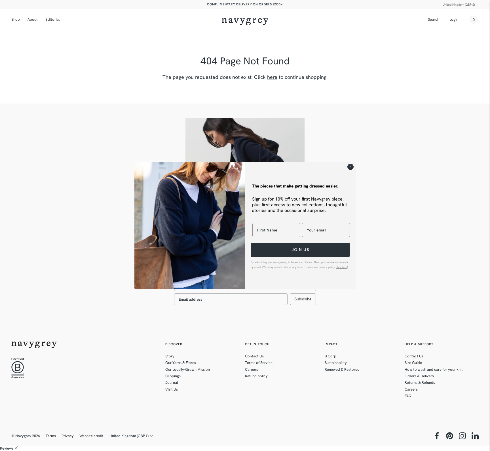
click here (341, 267)
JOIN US (300, 249)
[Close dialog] (350, 167)
